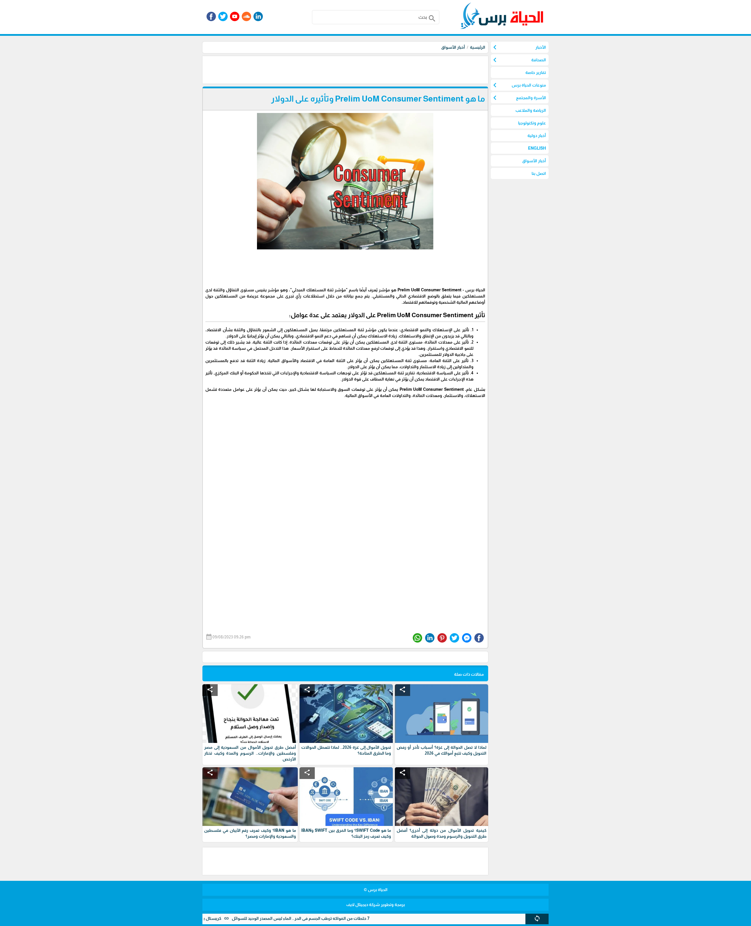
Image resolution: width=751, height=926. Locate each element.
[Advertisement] (381, 69)
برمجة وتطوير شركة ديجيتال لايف (375, 904)
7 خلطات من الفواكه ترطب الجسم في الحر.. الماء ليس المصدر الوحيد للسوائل (330, 918)
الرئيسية (477, 47)
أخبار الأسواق (453, 47)
